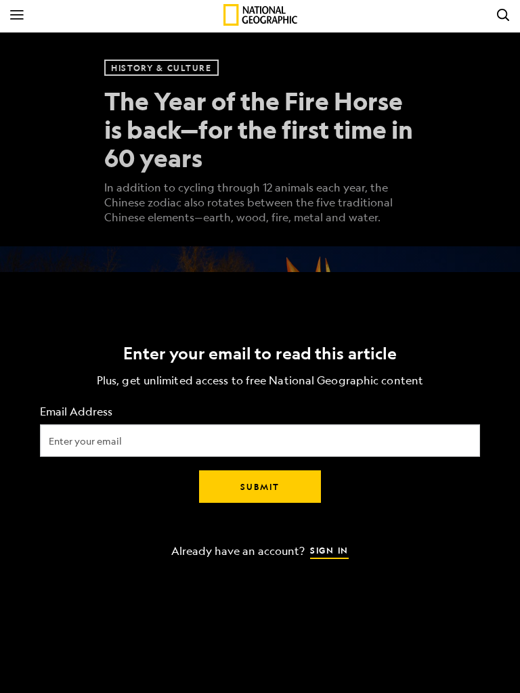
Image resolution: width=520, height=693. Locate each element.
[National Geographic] (260, 15)
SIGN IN (329, 550)
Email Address (76, 411)
